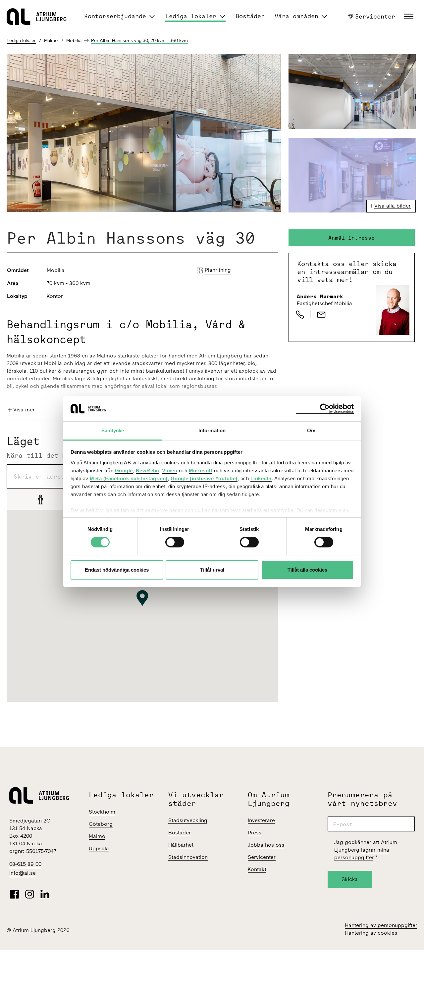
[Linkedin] (45, 894)
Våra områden (296, 16)
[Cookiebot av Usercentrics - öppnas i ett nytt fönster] (325, 408)
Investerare (261, 820)
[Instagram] (30, 894)
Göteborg (101, 824)
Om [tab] (311, 430)
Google (124, 470)
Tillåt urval (212, 570)
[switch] (174, 542)
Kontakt (257, 869)
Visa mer (24, 409)
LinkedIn (261, 478)
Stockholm (102, 812)
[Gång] (41, 499)
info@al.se (22, 873)
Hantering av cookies (371, 933)
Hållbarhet (180, 845)
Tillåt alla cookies (307, 570)
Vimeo (170, 470)
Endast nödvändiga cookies (117, 570)
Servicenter (375, 16)
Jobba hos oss (266, 845)
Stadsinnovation (188, 857)
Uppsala (99, 848)
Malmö (97, 836)
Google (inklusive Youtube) (204, 478)
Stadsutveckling (187, 820)
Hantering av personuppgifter (381, 925)
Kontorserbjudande (115, 16)
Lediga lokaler (190, 16)
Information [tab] (212, 430)
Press (254, 832)
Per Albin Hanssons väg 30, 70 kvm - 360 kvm (139, 40)
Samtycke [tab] (112, 430)
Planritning (218, 270)
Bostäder (250, 16)
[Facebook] (14, 894)
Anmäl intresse (351, 237)
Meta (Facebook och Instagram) (129, 478)
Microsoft (201, 470)
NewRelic (147, 470)
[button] (409, 16)
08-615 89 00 (25, 864)
